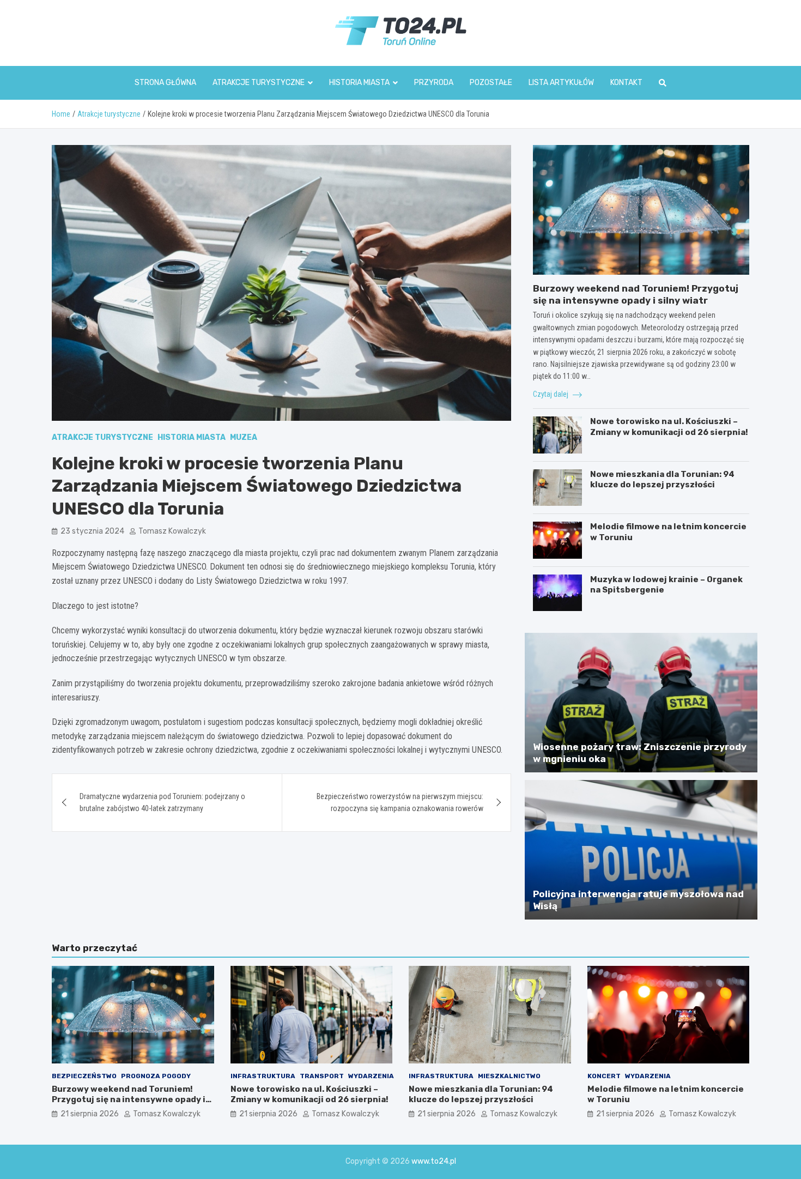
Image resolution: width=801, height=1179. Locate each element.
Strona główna (165, 82)
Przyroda (433, 82)
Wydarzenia (371, 1076)
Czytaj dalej (551, 394)
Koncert (604, 1076)
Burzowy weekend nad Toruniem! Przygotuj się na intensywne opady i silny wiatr (128, 1099)
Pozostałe (491, 82)
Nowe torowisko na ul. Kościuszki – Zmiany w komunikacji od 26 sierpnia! (669, 426)
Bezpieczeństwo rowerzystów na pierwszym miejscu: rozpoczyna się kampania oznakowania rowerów (400, 802)
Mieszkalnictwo (509, 1076)
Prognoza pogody (156, 1076)
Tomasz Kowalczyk (172, 531)
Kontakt (626, 82)
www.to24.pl (433, 1161)
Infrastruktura (262, 1076)
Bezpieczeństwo (84, 1076)
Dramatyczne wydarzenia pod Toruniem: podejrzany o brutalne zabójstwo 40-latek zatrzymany (162, 802)
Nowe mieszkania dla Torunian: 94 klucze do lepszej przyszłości (662, 479)
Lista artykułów (561, 82)
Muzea (243, 437)
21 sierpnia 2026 (89, 1113)
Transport (322, 1076)
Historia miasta (359, 82)
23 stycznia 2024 (92, 531)
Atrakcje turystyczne (259, 82)
